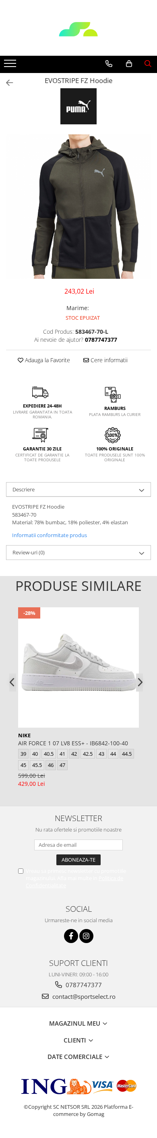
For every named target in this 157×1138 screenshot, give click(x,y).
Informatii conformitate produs (49, 535)
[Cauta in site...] (148, 64)
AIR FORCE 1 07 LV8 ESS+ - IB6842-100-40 (73, 743)
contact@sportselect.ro (83, 996)
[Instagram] (86, 936)
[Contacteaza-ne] (109, 64)
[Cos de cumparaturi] (129, 64)
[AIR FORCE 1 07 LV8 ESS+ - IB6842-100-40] (78, 667)
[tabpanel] (78, 206)
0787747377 (83, 985)
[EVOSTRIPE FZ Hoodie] (78, 206)
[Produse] (11, 66)
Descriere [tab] (23, 489)
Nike (24, 735)
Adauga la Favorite (46, 360)
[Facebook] (71, 936)
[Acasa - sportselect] (78, 36)
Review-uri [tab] (28, 552)
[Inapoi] (6, 82)
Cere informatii (108, 360)
